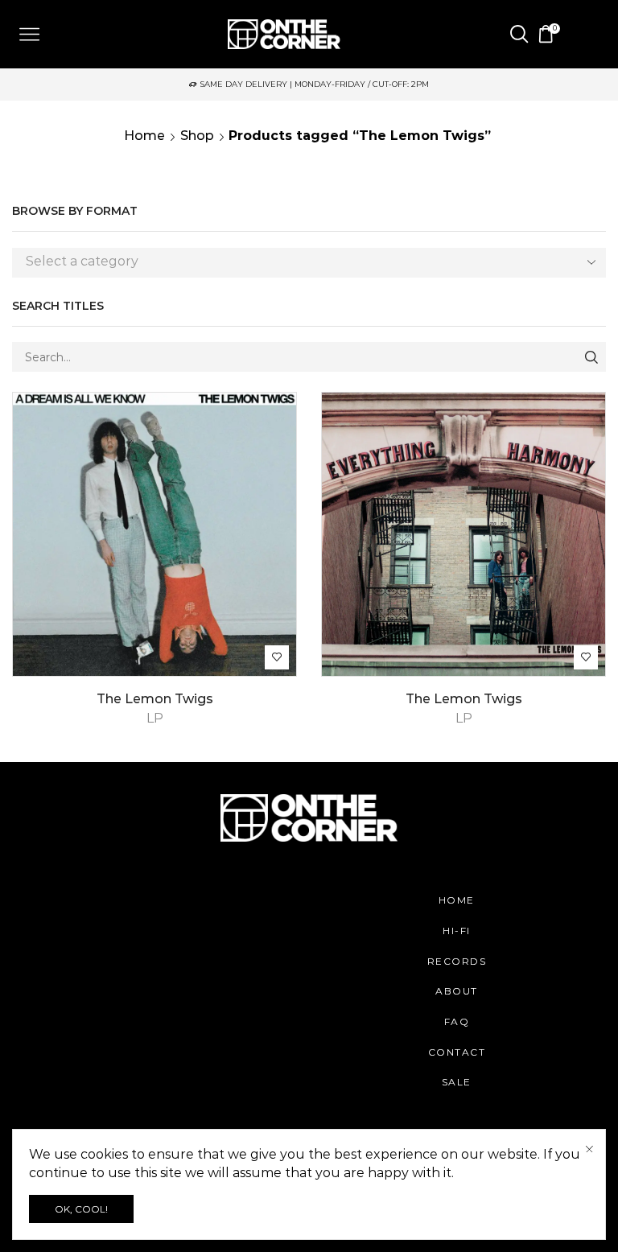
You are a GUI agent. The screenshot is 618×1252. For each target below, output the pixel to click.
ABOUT (456, 991)
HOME (457, 900)
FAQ (457, 1021)
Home (144, 135)
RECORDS (457, 961)
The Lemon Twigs (155, 698)
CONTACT (457, 1052)
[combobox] (309, 263)
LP (154, 718)
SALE (457, 1082)
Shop (197, 135)
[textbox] (297, 262)
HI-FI (457, 931)
